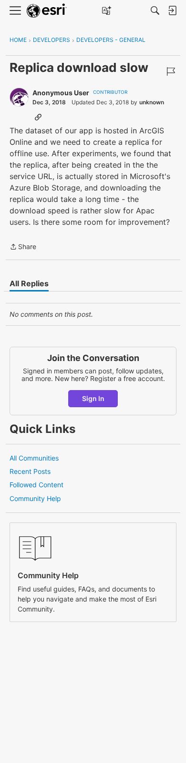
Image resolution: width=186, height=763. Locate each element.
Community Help (35, 498)
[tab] (29, 283)
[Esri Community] (47, 11)
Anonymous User (60, 93)
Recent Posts (30, 471)
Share (23, 247)
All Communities (34, 458)
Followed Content (36, 485)
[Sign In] (172, 10)
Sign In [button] (93, 398)
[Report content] (170, 71)
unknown (151, 102)
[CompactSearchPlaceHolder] (155, 10)
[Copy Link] (38, 116)
